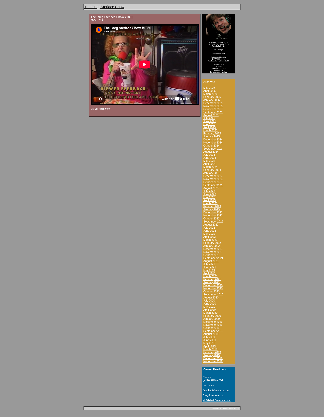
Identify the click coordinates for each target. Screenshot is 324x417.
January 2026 (211, 100)
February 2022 (212, 242)
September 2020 (213, 294)
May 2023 (209, 197)
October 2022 (211, 218)
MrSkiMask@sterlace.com (217, 400)
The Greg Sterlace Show (104, 7)
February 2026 (212, 97)
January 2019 (211, 355)
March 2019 (210, 349)
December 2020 (213, 285)
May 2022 (209, 233)
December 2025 (213, 103)
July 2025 (209, 118)
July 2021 (209, 264)
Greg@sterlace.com (213, 395)
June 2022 (209, 230)
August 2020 (211, 297)
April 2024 (209, 163)
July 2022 (209, 227)
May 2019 (209, 343)
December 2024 (213, 139)
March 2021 (210, 276)
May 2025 (209, 124)
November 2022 (213, 215)
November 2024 (213, 142)
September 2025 (213, 112)
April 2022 (209, 236)
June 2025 (209, 121)
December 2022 (213, 212)
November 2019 (213, 324)
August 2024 (211, 151)
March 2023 (210, 203)
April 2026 (209, 90)
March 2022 (210, 239)
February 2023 (212, 206)
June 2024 (209, 157)
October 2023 (211, 182)
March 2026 (210, 94)
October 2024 (211, 145)
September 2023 (213, 185)
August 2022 (211, 224)
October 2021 (211, 255)
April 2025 (209, 127)
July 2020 (209, 300)
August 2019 (211, 334)
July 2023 (209, 191)
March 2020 (210, 312)
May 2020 (209, 306)
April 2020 (209, 309)
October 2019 (211, 328)
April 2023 (209, 200)
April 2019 (209, 346)
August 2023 (211, 188)
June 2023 (209, 194)
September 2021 (213, 258)
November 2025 (213, 106)
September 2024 (213, 148)
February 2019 (212, 352)
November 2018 (213, 361)
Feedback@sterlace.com (216, 390)
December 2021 (213, 248)
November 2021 (213, 252)
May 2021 (209, 270)
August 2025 (211, 115)
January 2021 (211, 282)
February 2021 (212, 279)
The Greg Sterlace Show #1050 (112, 17)
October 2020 (211, 291)
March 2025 (210, 130)
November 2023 (213, 179)
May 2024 (209, 160)
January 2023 (211, 209)
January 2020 (211, 318)
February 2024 (212, 169)
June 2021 (209, 267)
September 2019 (213, 331)
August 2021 (211, 261)
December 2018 (213, 358)
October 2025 (211, 109)
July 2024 (209, 154)
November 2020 (213, 288)
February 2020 (212, 315)
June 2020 (209, 303)
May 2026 (209, 87)
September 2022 (213, 221)
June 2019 (209, 340)
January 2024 (211, 173)
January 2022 (211, 245)
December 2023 (213, 176)
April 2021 (209, 273)
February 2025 (212, 133)
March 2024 (210, 166)
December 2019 (213, 321)
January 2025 (211, 136)
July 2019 (209, 337)
